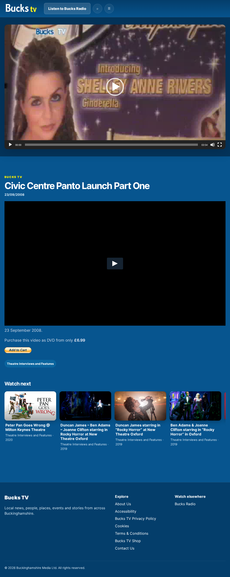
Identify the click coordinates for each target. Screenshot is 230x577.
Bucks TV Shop (128, 541)
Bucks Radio (185, 504)
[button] (115, 87)
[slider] (111, 145)
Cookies (122, 526)
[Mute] (212, 144)
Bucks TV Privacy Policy (135, 518)
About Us (123, 504)
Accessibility (125, 511)
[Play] (10, 144)
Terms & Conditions (131, 533)
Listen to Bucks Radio (67, 8)
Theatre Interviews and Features (30, 363)
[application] (115, 87)
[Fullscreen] (219, 144)
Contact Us (124, 548)
